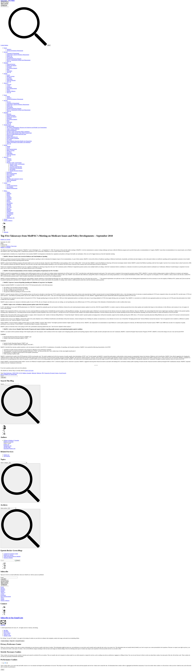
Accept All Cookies (20, 640)
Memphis (9, 204)
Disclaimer (6, 631)
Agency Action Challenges (13, 128)
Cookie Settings (4, 45)
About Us (6, 83)
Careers (8, 85)
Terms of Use (7, 634)
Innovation (9, 176)
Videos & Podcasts (11, 80)
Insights (5, 73)
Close (2, 669)
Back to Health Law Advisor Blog (9, 374)
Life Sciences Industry (12, 68)
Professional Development (16, 168)
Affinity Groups (13, 165)
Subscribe (6, 232)
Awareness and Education (16, 166)
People (5, 48)
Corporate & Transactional (13, 53)
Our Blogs (9, 77)
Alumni (5, 219)
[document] (96, 656)
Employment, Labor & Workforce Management (18, 54)
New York (9, 207)
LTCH (20, 373)
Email (2, 376)
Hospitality (9, 66)
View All (9, 61)
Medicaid (34, 373)
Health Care (9, 56)
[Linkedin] (4, 223)
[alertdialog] (96, 656)
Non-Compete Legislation (13, 138)
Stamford (9, 215)
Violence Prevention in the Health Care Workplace (19, 142)
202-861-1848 (7, 447)
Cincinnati (9, 197)
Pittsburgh (9, 209)
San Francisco (10, 212)
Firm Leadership (10, 174)
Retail (8, 69)
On (3, 663)
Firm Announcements (12, 88)
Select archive (4, 508)
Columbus (9, 199)
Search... (3, 384)
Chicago (9, 196)
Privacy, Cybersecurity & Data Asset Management (18, 60)
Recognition (12, 169)
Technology (9, 71)
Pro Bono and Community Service (15, 178)
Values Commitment (11, 180)
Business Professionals (12, 188)
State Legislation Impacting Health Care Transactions (19, 141)
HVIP (16, 373)
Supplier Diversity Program (16, 170)
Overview (9, 84)
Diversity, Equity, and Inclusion (14, 162)
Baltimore (9, 193)
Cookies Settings (5, 640)
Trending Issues (7, 124)
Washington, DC (11, 218)
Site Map (6, 630)
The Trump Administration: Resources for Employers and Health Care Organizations (27, 127)
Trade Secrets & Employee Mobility (12, 556)
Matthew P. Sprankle (5, 247)
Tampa (8, 216)
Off (7, 663)
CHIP (13, 373)
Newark (8, 208)
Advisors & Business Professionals (15, 50)
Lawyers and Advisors (12, 185)
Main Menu (11, 0)
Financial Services (11, 64)
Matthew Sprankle (26, 373)
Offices (8, 89)
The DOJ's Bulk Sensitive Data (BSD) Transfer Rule (19, 133)
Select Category (4, 462)
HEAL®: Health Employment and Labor (16, 134)
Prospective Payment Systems (51, 373)
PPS (43, 373)
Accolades (9, 160)
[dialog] (96, 640)
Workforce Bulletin (8, 557)
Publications (9, 79)
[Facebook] (4, 227)
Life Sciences (10, 57)
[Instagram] (4, 229)
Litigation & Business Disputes (14, 58)
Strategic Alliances (11, 91)
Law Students (10, 187)
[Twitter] (4, 230)
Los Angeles (10, 203)
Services (6, 52)
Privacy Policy (7, 633)
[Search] (27, 45)
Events (8, 75)
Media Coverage (10, 76)
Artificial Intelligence (12, 130)
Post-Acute (13, 246)
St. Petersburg (10, 213)
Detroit (8, 200)
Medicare (8, 246)
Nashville (9, 205)
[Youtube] (4, 225)
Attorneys (9, 49)
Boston (8, 195)
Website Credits (7, 635)
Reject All (12, 640)
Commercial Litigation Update (11, 553)
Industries (6, 62)
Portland (9, 211)
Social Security (62, 373)
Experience (9, 87)
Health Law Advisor (5, 239)
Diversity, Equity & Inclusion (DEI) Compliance (18, 131)
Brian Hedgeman (7, 373)
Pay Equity (9, 139)
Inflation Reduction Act (12, 137)
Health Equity (10, 135)
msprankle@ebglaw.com (9, 448)
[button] (5, 564)
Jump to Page (4, 0)
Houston (9, 201)
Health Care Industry (11, 65)
